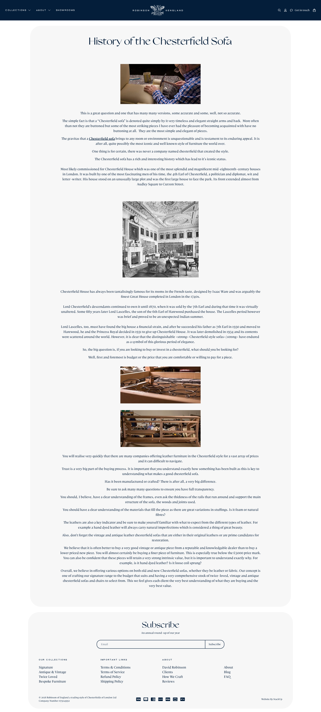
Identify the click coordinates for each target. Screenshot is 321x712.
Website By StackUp (271, 699)
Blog (227, 672)
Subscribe (215, 644)
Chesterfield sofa (102, 138)
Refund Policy (110, 676)
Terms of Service (112, 672)
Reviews (168, 681)
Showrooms (65, 10)
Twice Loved (48, 676)
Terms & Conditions (115, 667)
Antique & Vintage (52, 672)
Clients (167, 672)
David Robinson (174, 667)
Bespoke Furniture (52, 681)
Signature (46, 667)
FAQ (227, 676)
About (228, 667)
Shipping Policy (111, 681)
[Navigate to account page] (285, 10)
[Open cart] (314, 10)
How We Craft (172, 676)
